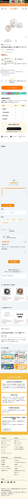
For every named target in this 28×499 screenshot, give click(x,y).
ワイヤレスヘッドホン (5, 445)
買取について (17, 441)
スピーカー (3, 451)
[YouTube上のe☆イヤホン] (2, 482)
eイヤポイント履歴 (5, 466)
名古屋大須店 (5, 115)
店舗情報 (3, 464)
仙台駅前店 (4, 118)
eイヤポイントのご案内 (5, 468)
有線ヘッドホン (4, 447)
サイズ (2, 68)
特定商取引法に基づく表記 (19, 470)
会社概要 (3, 460)
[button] (7, 52)
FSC (2, 44)
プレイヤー (3, 449)
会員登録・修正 (4, 470)
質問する (12, 262)
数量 (1, 81)
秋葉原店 (4, 108)
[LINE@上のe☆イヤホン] (8, 482)
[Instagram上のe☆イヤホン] (14, 482)
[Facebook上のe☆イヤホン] (11, 482)
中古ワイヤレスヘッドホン (6, 453)
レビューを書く (9, 206)
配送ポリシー (17, 474)
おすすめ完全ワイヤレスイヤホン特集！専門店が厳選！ (20, 351)
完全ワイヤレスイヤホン (6, 441)
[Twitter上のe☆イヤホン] (5, 482)
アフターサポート (17, 445)
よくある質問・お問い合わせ (20, 462)
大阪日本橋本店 (5, 112)
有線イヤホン (3, 443)
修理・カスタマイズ (18, 443)
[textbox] (14, 213)
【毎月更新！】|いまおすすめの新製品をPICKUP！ (7, 351)
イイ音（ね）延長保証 (18, 447)
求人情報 (3, 462)
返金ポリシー (17, 472)
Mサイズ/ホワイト (19, 71)
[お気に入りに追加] (25, 88)
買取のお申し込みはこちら (14, 128)
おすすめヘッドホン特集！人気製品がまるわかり (7, 361)
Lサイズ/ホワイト (6, 75)
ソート (9, 229)
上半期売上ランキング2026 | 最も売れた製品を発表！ (20, 361)
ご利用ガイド (7, 429)
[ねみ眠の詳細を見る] (24, 237)
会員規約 (16, 464)
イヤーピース (7, 44)
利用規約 (16, 468)
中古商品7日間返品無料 (19, 449)
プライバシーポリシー (18, 466)
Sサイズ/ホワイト (6, 71)
